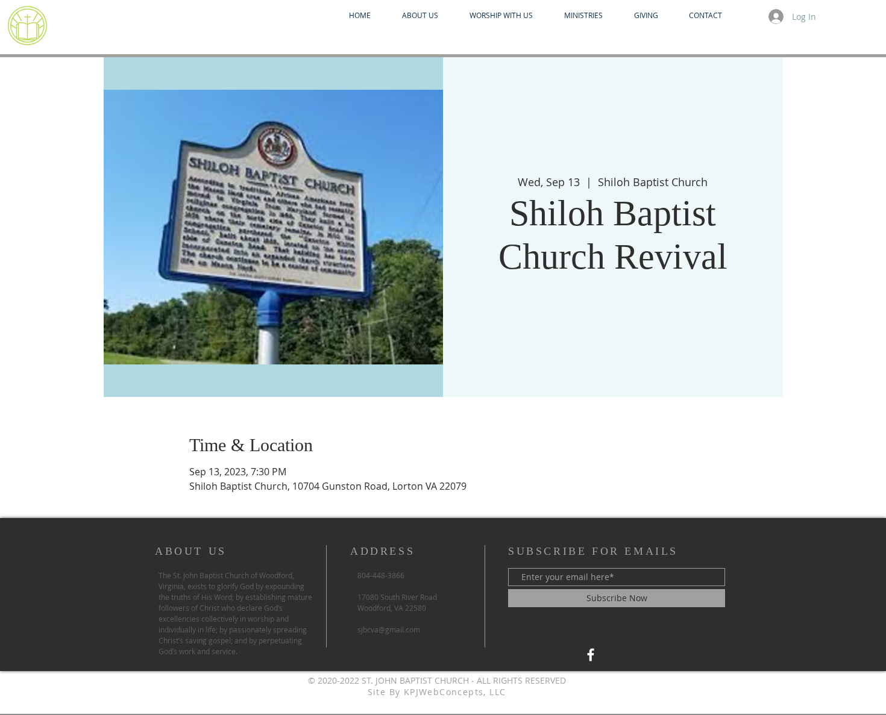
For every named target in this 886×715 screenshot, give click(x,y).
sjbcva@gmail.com (388, 629)
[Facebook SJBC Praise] (590, 654)
